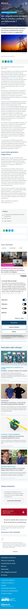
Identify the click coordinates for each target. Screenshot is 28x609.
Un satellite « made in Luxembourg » (11, 434)
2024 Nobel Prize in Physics (8, 466)
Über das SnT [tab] (7, 218)
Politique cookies (6, 593)
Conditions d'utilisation (8, 588)
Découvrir (4, 566)
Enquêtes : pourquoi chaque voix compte (14, 371)
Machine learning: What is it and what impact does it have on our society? (13, 469)
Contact (3, 585)
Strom (20, 248)
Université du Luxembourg (7, 446)
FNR (2, 380)
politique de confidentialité (10, 547)
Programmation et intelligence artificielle (12, 268)
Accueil (3, 8)
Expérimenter (5, 569)
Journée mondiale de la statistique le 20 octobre (12, 368)
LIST (2, 340)
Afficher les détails (19, 318)
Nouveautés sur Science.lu (8, 557)
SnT (7, 23)
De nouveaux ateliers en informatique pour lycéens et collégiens (12, 271)
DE (23, 3)
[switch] (24, 304)
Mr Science (4, 575)
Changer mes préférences (14, 500)
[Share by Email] (11, 62)
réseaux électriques (14, 78)
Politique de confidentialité (9, 591)
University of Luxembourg (6, 478)
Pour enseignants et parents (9, 572)
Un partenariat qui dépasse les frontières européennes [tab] (14, 215)
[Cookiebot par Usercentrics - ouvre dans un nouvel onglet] (20, 276)
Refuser (14, 331)
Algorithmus (13, 248)
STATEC (5, 380)
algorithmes (4, 106)
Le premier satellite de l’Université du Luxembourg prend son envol (12, 437)
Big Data (4, 248)
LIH (8, 380)
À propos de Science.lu (8, 580)
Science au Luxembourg (7, 560)
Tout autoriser (14, 322)
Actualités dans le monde (8, 563)
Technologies (5, 400)
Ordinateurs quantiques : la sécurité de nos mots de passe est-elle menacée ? (13, 403)
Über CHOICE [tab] (7, 221)
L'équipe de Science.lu (7, 583)
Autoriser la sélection (14, 327)
